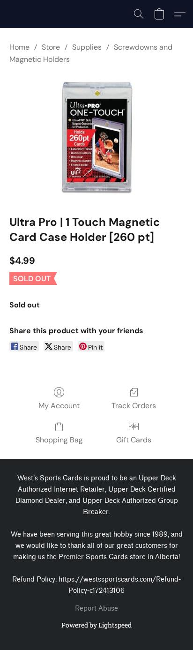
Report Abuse (96, 609)
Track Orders (133, 406)
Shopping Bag (59, 440)
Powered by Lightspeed (96, 624)
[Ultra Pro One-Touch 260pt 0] (96, 137)
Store (51, 47)
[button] (138, 14)
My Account (59, 406)
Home (19, 47)
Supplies (87, 47)
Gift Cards (133, 440)
